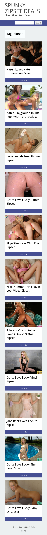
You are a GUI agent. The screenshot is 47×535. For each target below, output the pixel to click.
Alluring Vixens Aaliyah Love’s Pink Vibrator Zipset (22, 334)
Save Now (23, 80)
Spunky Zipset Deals (27, 527)
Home (23, 531)
